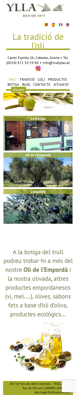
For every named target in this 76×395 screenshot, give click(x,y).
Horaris (18, 89)
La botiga (38, 118)
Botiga (13, 84)
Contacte (41, 84)
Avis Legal (40, 392)
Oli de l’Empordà (38, 155)
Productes (57, 79)
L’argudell (38, 191)
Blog (26, 84)
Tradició (27, 79)
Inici (12, 79)
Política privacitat (59, 392)
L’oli (41, 79)
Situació (61, 84)
